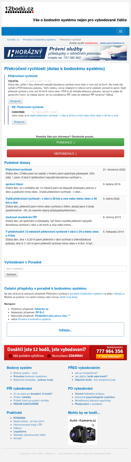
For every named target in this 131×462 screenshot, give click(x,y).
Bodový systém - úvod (25, 373)
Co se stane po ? (33, 393)
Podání (22, 397)
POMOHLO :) (65, 142)
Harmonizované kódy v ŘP (27, 424)
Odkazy (17, 428)
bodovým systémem (30, 376)
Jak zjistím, (91, 376)
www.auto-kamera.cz (112, 43)
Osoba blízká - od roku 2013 (28, 421)
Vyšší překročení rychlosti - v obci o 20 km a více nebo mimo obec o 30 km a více (74, 115)
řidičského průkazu (90, 393)
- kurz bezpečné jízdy (95, 379)
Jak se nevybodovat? (86, 373)
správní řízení (14, 184)
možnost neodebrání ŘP (21, 217)
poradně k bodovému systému (61, 288)
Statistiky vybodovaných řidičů (29, 434)
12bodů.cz (119, 293)
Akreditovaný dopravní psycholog (93, 400)
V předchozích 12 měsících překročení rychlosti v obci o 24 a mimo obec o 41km (52, 233)
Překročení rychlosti (19, 169)
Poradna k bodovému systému (34, 319)
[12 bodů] (19, 9)
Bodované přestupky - (33, 379)
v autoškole (88, 404)
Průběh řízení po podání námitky (31, 400)
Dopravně (95, 397)
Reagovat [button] (15, 101)
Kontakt (17, 438)
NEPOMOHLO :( (65, 153)
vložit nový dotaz (69, 297)
